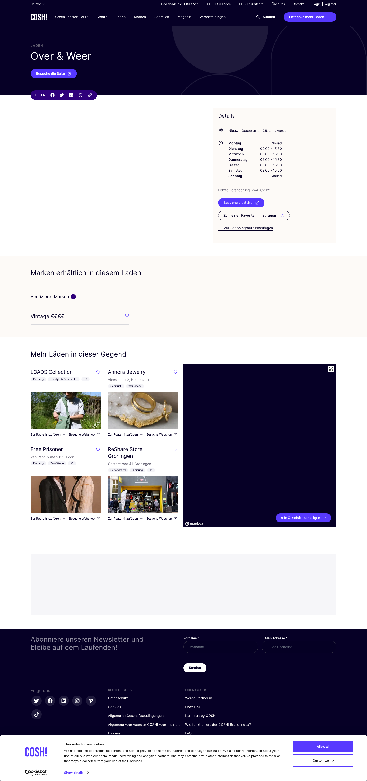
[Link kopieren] (90, 95)
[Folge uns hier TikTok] (36, 714)
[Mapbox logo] (194, 523)
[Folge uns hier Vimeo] (91, 701)
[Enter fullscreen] (331, 369)
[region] (260, 445)
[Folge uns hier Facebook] (50, 701)
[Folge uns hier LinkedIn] (64, 701)
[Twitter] (61, 95)
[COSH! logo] (39, 16)
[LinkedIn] (71, 95)
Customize (321, 760)
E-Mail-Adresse (274, 638)
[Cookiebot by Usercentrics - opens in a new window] (36, 773)
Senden (195, 667)
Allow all (323, 746)
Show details (73, 772)
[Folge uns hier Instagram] (77, 701)
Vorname (191, 638)
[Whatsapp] (80, 95)
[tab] (53, 297)
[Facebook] (52, 95)
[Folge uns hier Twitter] (36, 701)
